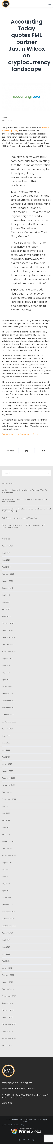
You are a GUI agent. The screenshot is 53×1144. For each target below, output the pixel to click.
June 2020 (6, 947)
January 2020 (7, 982)
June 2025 (6, 602)
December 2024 (8, 637)
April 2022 (6, 827)
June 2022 (6, 813)
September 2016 (9, 1038)
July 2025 (6, 595)
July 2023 (6, 736)
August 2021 (7, 862)
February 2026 (8, 574)
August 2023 (7, 729)
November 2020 (8, 912)
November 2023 (8, 708)
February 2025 (8, 623)
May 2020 (6, 954)
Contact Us (7, 1103)
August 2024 (7, 658)
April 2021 (6, 891)
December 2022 (8, 778)
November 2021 (8, 841)
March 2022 (7, 834)
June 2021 (6, 876)
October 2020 (8, 919)
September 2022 (9, 799)
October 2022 (8, 792)
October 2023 (8, 715)
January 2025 (7, 630)
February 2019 (8, 1010)
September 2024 (9, 651)
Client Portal (7, 1125)
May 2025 (6, 609)
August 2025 (7, 588)
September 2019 (9, 996)
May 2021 (6, 883)
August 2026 (7, 546)
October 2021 (8, 848)
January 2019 (7, 1017)
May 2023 (6, 750)
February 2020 (8, 975)
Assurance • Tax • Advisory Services (18, 1088)
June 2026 (6, 560)
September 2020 (9, 926)
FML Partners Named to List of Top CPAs (19, 518)
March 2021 (7, 898)
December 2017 (8, 1031)
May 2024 (6, 672)
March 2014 (7, 1045)
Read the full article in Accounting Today (20, 434)
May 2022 (6, 820)
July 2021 (6, 869)
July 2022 (6, 806)
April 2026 (6, 567)
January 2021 (7, 905)
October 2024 (8, 644)
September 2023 (9, 722)
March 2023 (7, 764)
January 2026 (7, 581)
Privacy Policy (18, 1125)
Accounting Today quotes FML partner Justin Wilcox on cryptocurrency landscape (29, 45)
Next (43, 451)
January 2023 (7, 771)
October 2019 (8, 989)
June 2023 (6, 743)
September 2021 (9, 855)
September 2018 (9, 1024)
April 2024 (6, 679)
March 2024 (7, 686)
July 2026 (6, 553)
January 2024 (7, 693)
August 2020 (7, 933)
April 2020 (6, 961)
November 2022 (8, 785)
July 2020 (6, 940)
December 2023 (8, 701)
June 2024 (6, 665)
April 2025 (6, 616)
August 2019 (7, 1003)
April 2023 (6, 757)
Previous (10, 451)
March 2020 (7, 968)
